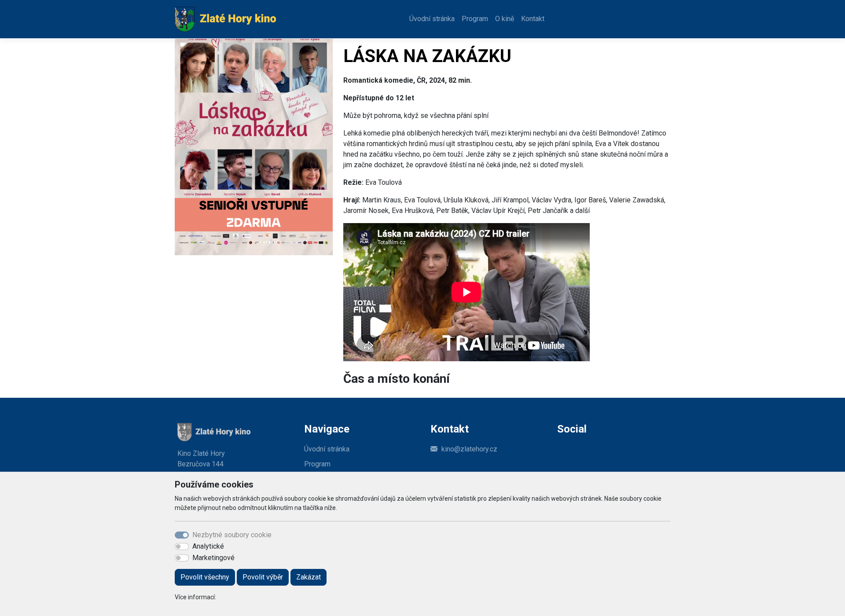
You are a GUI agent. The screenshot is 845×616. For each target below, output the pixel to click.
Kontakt (532, 19)
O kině (504, 19)
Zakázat (308, 577)
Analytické (208, 546)
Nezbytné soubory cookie (232, 535)
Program (475, 19)
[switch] (182, 546)
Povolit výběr (262, 577)
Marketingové (213, 558)
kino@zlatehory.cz (469, 449)
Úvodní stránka (432, 19)
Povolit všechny (204, 577)
